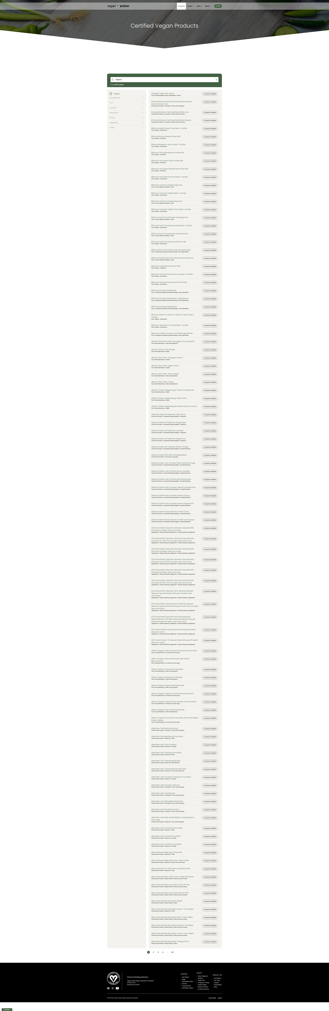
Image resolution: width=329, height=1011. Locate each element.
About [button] (207, 6)
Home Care (113, 108)
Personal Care (114, 113)
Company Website (210, 94)
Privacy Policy (212, 998)
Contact (220, 998)
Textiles (112, 127)
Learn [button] (199, 6)
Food (111, 103)
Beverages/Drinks (115, 98)
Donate (218, 6)
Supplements (114, 122)
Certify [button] (189, 6)
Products (181, 6)
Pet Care (112, 118)
